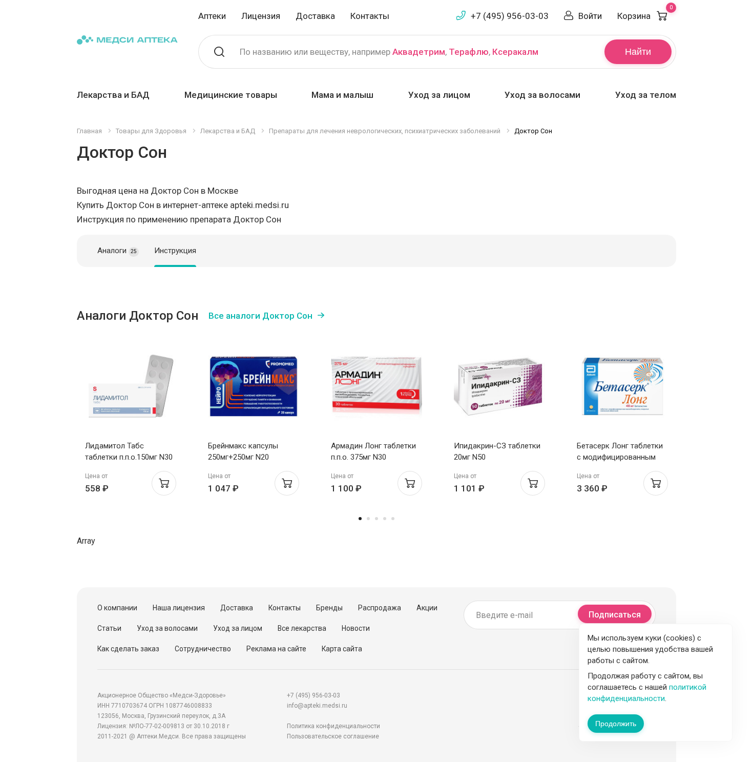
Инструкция (175, 250)
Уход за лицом (439, 95)
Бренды (329, 608)
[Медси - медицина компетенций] (127, 39)
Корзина (645, 16)
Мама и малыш (342, 95)
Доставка (315, 16)
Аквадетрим (418, 52)
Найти (638, 52)
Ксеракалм (515, 52)
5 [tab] (392, 518)
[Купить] (164, 483)
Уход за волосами (542, 95)
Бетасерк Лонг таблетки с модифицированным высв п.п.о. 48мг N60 (620, 457)
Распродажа (379, 608)
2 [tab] (368, 518)
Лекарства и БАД (113, 95)
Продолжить (615, 723)
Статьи (109, 628)
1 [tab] (360, 518)
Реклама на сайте (276, 649)
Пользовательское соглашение (333, 736)
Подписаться (615, 615)
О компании (117, 608)
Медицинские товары (230, 95)
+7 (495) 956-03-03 (510, 16)
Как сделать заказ (128, 649)
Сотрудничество (203, 649)
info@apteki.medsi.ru (317, 705)
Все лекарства (302, 628)
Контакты (369, 16)
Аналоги (117, 250)
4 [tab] (384, 518)
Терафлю (469, 52)
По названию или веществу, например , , (389, 52)
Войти (590, 16)
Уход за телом (645, 95)
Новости (356, 628)
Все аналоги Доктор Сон (260, 316)
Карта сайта (342, 649)
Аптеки (212, 16)
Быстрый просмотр (131, 389)
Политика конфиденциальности (333, 726)
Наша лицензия (179, 608)
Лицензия (260, 16)
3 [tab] (376, 518)
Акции (426, 608)
